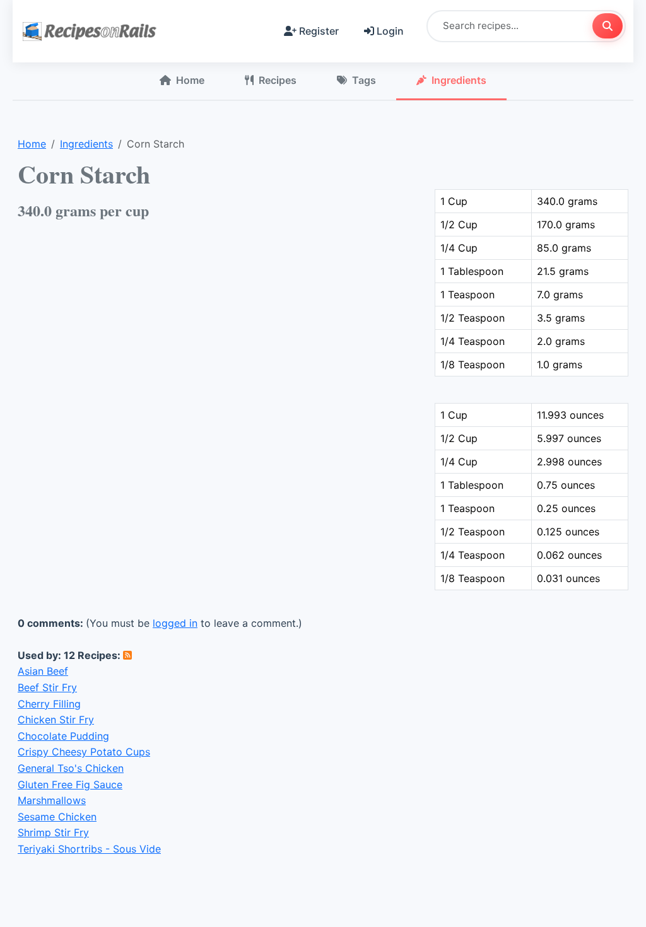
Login (390, 31)
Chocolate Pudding (63, 736)
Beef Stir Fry (47, 687)
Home (190, 80)
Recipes (278, 80)
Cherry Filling (49, 703)
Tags (364, 80)
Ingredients (459, 80)
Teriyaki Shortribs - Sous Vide (89, 848)
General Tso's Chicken (71, 768)
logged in (175, 623)
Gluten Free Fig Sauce (70, 784)
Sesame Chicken (57, 816)
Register (319, 31)
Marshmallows (52, 800)
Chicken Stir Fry (56, 719)
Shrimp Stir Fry (53, 832)
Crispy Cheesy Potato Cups (84, 751)
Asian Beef (43, 671)
